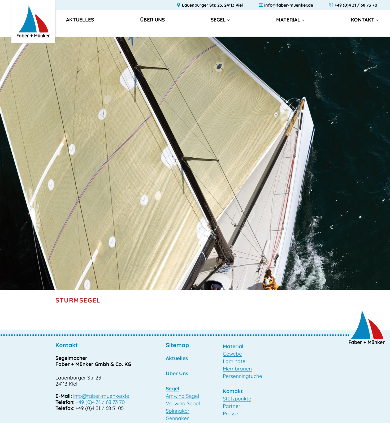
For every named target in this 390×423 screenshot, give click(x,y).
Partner (231, 406)
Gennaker (177, 418)
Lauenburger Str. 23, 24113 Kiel (212, 5)
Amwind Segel (182, 396)
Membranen (237, 368)
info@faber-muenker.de (288, 5)
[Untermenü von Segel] (228, 19)
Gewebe (232, 354)
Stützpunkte (237, 398)
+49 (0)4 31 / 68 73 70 (356, 5)
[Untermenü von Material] (303, 19)
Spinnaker (177, 411)
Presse (230, 413)
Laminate (234, 361)
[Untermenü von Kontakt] (377, 19)
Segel (218, 20)
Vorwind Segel (183, 403)
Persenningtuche (242, 376)
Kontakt (362, 20)
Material (288, 20)
